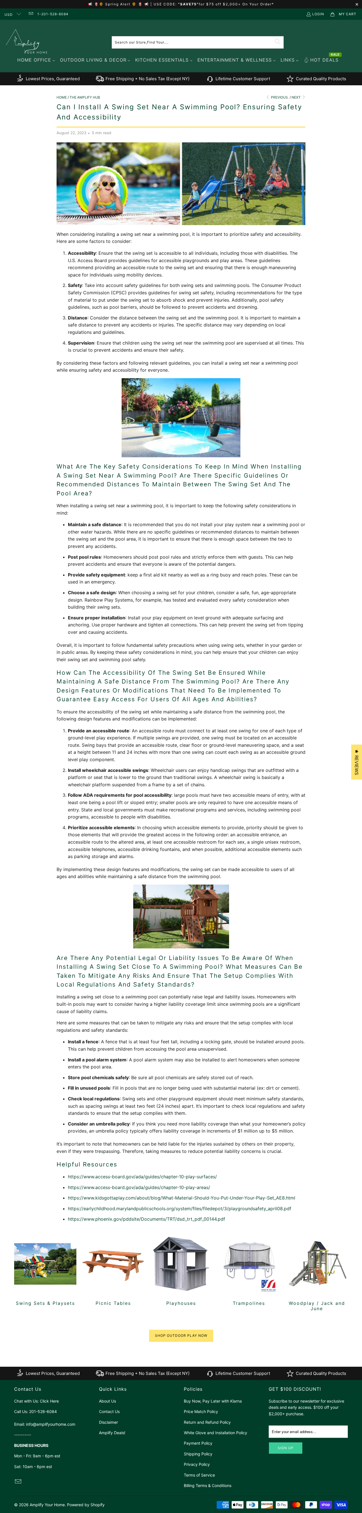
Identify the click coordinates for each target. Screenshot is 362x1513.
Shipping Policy (198, 1453)
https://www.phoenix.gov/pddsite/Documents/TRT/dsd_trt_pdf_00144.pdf (146, 1219)
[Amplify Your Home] (27, 42)
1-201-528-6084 (52, 14)
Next (296, 97)
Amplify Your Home (47, 1504)
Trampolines (249, 1269)
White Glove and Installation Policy (215, 1432)
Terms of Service (199, 1475)
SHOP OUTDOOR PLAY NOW (181, 1335)
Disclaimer (108, 1422)
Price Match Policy (201, 1411)
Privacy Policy (197, 1464)
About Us (107, 1401)
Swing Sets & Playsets (45, 1269)
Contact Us (109, 1411)
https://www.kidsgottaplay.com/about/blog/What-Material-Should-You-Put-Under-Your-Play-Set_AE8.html (181, 1198)
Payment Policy (198, 1443)
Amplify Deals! (112, 1432)
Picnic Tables (113, 1269)
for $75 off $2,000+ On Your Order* (236, 4)
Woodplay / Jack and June (317, 1272)
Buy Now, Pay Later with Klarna (213, 1401)
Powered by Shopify (86, 1504)
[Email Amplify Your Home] (30, 14)
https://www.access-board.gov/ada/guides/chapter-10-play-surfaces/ (142, 1176)
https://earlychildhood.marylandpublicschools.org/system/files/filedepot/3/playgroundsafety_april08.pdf (179, 1208)
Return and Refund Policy (207, 1422)
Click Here (49, 1401)
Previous (279, 97)
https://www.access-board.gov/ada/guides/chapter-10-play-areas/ (139, 1187)
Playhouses (181, 1269)
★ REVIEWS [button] (356, 762)
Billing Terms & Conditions (207, 1485)
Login (318, 14)
